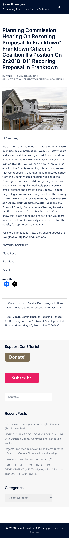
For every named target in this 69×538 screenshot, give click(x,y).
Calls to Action (12, 79)
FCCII (9, 76)
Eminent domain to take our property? (28, 459)
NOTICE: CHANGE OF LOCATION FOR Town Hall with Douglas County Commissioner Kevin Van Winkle (34, 439)
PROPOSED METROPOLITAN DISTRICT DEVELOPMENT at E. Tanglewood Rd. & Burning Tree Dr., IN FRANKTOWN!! (34, 469)
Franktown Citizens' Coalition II (44, 79)
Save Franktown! (15, 4)
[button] (58, 7)
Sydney (34, 532)
